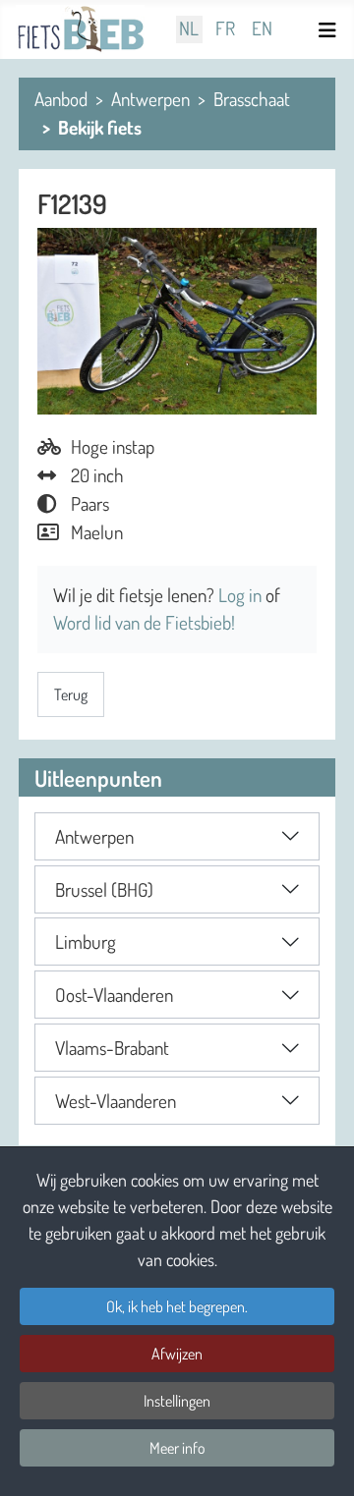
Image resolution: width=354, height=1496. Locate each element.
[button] (177, 836)
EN (262, 29)
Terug (71, 694)
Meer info (177, 1448)
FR (225, 29)
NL (189, 29)
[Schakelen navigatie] (330, 30)
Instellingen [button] (177, 1401)
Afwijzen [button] (177, 1353)
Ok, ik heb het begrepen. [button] (177, 1306)
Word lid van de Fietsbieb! (144, 622)
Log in (242, 594)
